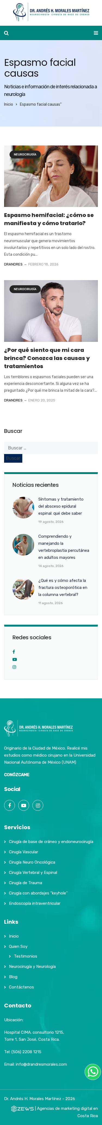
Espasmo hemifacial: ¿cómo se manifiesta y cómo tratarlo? (49, 219)
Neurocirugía (25, 154)
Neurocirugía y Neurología (32, 966)
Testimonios (25, 956)
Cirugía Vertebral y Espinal (33, 872)
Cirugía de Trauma (25, 882)
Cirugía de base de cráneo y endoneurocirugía (51, 841)
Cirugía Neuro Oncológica (32, 862)
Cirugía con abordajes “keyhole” (38, 893)
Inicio (8, 104)
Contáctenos (21, 987)
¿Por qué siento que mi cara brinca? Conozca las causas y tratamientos (47, 358)
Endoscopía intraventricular (34, 903)
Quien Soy (18, 946)
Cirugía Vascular (23, 852)
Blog (13, 976)
